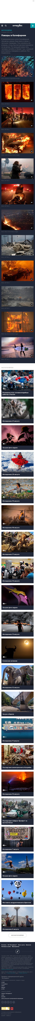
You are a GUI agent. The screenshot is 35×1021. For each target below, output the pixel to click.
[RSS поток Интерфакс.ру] (11, 1002)
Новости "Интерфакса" (6, 993)
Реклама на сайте (6, 946)
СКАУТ (3, 985)
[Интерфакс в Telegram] (5, 1002)
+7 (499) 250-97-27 (23, 973)
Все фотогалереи (17, 935)
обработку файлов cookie (7, 969)
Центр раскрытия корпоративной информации (12, 998)
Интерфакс (17, 25)
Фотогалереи (6, 30)
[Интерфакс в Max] (14, 1002)
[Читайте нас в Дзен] (2, 1002)
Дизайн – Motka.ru (6, 1015)
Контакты (3, 945)
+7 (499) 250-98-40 (10, 973)
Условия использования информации (11, 1012)
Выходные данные (6, 1014)
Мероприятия (15, 946)
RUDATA (3, 996)
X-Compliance (4, 984)
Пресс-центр (21, 945)
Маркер (3, 987)
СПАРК (3, 982)
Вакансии (28, 945)
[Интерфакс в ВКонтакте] (8, 1002)
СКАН (2, 995)
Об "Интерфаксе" (12, 945)
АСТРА (2, 989)
